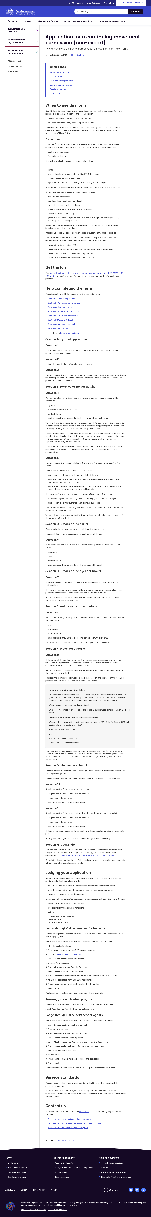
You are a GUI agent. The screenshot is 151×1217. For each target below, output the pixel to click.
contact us (84, 1111)
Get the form (56, 76)
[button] (81, 55)
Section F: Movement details (61, 320)
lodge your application (70, 333)
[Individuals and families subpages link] (37, 30)
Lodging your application (61, 85)
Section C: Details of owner (60, 307)
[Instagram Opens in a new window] (143, 1190)
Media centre (13, 1163)
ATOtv (54, 1190)
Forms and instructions (18, 1167)
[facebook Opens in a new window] (131, 1190)
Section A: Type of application (61, 299)
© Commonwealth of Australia (33, 1210)
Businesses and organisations (78, 21)
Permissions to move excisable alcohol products (69, 1119)
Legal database (15, 66)
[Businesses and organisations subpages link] (37, 41)
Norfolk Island (61, 1172)
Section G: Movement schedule (62, 324)
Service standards (58, 89)
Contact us (55, 93)
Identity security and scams (113, 1172)
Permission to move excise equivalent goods (68, 1127)
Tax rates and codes (17, 1172)
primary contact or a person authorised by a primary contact (87, 855)
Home (28, 21)
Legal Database (93, 3)
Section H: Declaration (58, 328)
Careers (24, 1190)
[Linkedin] (137, 1190)
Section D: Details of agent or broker (64, 311)
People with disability (64, 1163)
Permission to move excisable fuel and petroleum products (74, 1123)
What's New (109, 3)
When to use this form (60, 72)
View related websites (57, 1210)
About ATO (10, 1190)
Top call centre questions (112, 1163)
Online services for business (68, 954)
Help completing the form (61, 80)
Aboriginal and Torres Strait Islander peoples (74, 1167)
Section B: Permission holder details (64, 303)
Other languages (62, 1177)
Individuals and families (47, 21)
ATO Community (76, 3)
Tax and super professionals (111, 21)
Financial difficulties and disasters (116, 1177)
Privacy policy (39, 1190)
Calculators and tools (17, 1177)
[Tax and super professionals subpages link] (37, 52)
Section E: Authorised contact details (64, 315)
